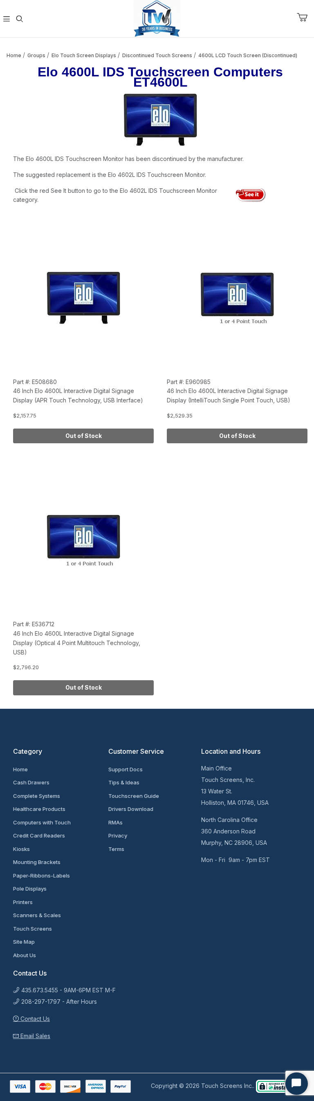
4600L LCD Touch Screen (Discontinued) (247, 55)
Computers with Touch (42, 822)
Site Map (24, 941)
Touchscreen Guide (133, 796)
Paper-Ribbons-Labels (41, 875)
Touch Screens (32, 928)
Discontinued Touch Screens (157, 55)
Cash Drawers (31, 782)
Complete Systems (36, 796)
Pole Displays (30, 888)
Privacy (117, 835)
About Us (24, 955)
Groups (36, 55)
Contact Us (34, 1018)
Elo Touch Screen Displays (84, 55)
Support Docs (125, 769)
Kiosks (21, 849)
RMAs (115, 822)
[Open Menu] (6, 18)
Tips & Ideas (123, 782)
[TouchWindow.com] (156, 17)
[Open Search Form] (19, 18)
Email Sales (34, 1035)
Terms (116, 849)
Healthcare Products (39, 809)
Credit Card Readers (39, 835)
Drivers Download (130, 809)
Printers (23, 902)
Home (14, 55)
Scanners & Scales (37, 915)
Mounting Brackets (37, 862)
